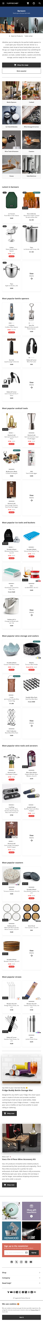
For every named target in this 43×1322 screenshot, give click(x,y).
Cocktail (31, 102)
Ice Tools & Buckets (11, 127)
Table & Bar (29, 36)
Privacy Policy (34, 1310)
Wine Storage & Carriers (31, 127)
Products (17, 36)
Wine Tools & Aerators (11, 151)
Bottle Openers (11, 102)
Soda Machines (31, 176)
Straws (11, 176)
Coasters (31, 151)
